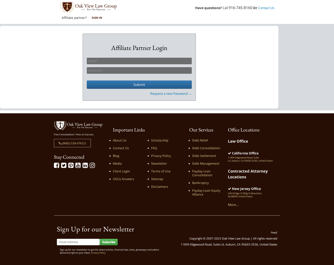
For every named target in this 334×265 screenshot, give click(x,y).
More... (233, 204)
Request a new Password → (171, 93)
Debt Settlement (204, 156)
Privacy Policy (161, 156)
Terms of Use (160, 171)
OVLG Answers (123, 179)
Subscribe (108, 242)
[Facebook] (56, 165)
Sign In (97, 17)
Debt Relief (200, 140)
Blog (116, 156)
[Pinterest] (70, 165)
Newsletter (159, 163)
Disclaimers (159, 187)
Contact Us (266, 8)
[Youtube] (78, 165)
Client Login (121, 171)
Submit (139, 84)
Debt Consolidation (206, 148)
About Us (119, 140)
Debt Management (205, 163)
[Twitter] (63, 165)
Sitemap (157, 179)
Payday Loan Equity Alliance (206, 192)
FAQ (154, 148)
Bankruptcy (200, 183)
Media (117, 163)
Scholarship (159, 140)
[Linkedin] (85, 165)
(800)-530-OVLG (73, 143)
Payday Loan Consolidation (202, 173)
